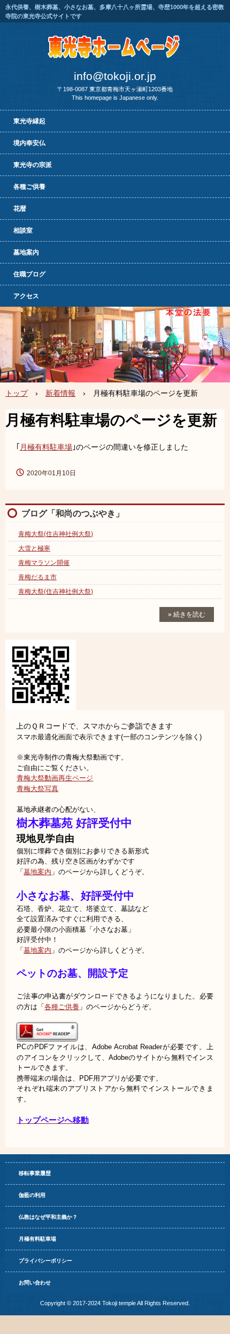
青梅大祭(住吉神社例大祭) (55, 534)
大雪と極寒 (34, 548)
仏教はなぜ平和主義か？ (48, 1217)
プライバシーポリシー (45, 1261)
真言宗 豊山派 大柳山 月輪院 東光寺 (115, 45)
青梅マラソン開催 (44, 562)
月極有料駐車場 (46, 447)
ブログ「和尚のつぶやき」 (72, 513)
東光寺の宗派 (32, 165)
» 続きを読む (186, 614)
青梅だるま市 (37, 577)
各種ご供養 (29, 186)
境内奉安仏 (29, 143)
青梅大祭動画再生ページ (55, 778)
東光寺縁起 (29, 121)
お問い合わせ (35, 1282)
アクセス (26, 296)
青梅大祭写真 (37, 789)
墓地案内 (26, 252)
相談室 (23, 230)
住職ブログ (29, 274)
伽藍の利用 (32, 1195)
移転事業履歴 (35, 1173)
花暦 (19, 208)
